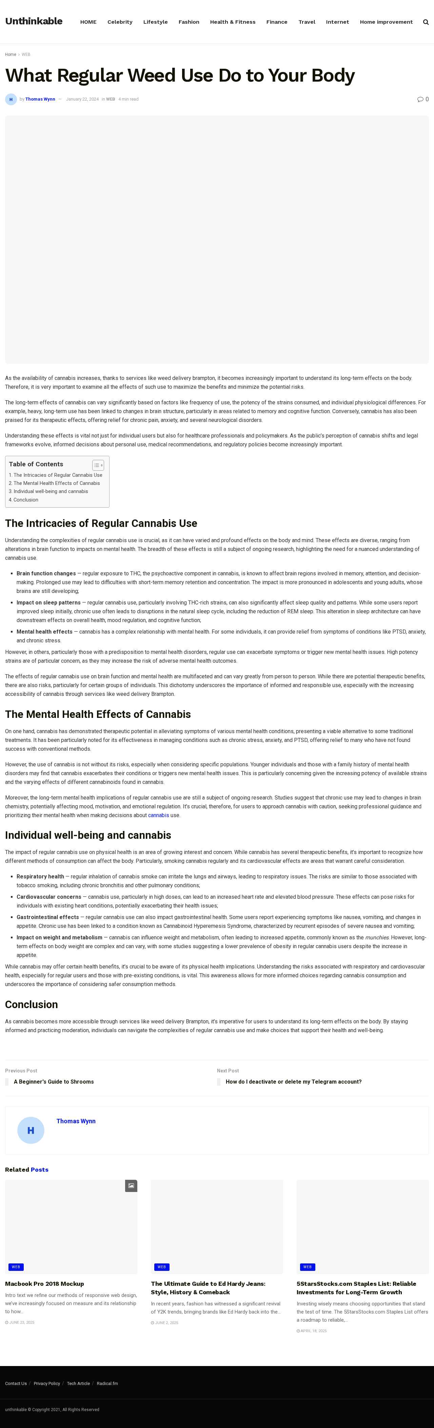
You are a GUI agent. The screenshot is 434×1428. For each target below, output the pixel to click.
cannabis (158, 815)
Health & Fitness (233, 22)
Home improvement (386, 22)
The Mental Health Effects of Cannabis (57, 483)
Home (10, 54)
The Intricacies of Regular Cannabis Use (58, 475)
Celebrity (120, 22)
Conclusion (26, 500)
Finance (277, 22)
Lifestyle (155, 22)
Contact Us (16, 1383)
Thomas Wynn (40, 99)
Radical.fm (107, 1383)
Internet (337, 22)
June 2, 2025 (166, 1323)
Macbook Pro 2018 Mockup (44, 1283)
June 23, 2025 (21, 1322)
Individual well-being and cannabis (51, 491)
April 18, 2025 (313, 1331)
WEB (26, 54)
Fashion (189, 22)
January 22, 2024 (82, 99)
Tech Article (78, 1383)
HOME (88, 22)
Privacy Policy (47, 1383)
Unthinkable (33, 21)
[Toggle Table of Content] (94, 465)
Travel (306, 22)
